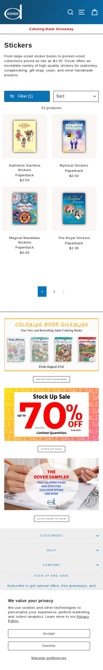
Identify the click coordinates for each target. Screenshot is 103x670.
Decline (49, 646)
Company (51, 564)
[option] (51, 29)
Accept (49, 633)
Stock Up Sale (51, 449)
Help (51, 550)
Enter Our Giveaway (51, 379)
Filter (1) (25, 96)
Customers (51, 535)
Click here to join (51, 519)
